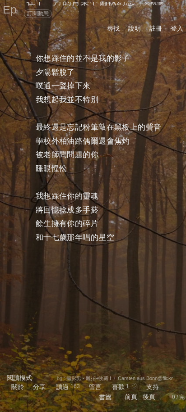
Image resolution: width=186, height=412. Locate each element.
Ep (10, 9)
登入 (177, 28)
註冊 (155, 28)
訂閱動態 (38, 13)
